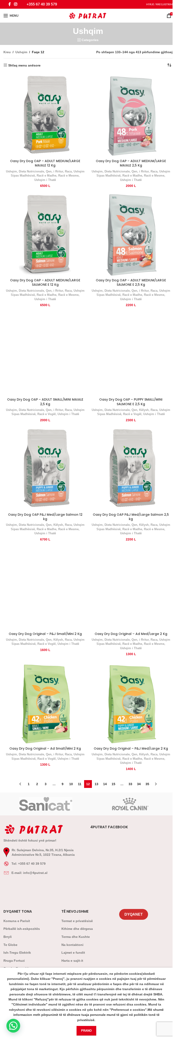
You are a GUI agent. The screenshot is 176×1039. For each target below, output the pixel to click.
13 (96, 784)
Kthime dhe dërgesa (77, 929)
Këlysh (144, 410)
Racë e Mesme (68, 175)
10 (71, 784)
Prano (86, 1030)
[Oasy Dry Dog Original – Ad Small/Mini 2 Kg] (45, 702)
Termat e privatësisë (77, 921)
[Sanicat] (45, 803)
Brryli (7, 937)
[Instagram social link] (15, 4)
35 (147, 784)
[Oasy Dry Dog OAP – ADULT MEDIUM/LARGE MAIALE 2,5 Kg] (131, 115)
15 (113, 784)
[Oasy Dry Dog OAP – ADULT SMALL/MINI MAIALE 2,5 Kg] (45, 353)
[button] (13, 1026)
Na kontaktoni (72, 945)
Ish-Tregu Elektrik (17, 952)
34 (139, 784)
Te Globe (10, 945)
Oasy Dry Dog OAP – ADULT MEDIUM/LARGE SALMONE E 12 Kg (45, 282)
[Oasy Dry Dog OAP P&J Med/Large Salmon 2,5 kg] (131, 468)
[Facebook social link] (9, 4)
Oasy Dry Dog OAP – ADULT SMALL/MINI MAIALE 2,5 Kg (45, 401)
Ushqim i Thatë (45, 180)
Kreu (7, 52)
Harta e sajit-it (72, 960)
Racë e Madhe (46, 175)
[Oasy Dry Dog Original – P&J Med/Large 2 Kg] (131, 702)
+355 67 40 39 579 (42, 4)
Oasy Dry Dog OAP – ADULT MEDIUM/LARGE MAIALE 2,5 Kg (131, 163)
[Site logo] (88, 15)
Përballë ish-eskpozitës (21, 929)
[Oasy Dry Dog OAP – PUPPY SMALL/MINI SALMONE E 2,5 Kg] (131, 353)
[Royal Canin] (130, 803)
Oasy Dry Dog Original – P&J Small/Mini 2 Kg (45, 634)
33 (130, 784)
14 (105, 784)
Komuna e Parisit (16, 921)
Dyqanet (133, 914)
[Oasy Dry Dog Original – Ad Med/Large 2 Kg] (131, 587)
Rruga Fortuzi (14, 960)
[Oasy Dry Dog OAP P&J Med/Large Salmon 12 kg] (45, 468)
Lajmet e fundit (73, 952)
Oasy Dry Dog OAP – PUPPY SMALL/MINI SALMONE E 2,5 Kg (130, 401)
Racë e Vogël (46, 414)
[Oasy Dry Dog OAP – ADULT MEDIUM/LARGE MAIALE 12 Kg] (45, 115)
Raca (68, 171)
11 (79, 784)
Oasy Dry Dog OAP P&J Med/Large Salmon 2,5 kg (131, 516)
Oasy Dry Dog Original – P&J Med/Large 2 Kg (131, 748)
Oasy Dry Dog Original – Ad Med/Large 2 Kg (131, 634)
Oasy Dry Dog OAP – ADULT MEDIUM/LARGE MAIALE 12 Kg (45, 163)
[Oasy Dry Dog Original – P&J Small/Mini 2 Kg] (45, 587)
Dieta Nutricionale (31, 171)
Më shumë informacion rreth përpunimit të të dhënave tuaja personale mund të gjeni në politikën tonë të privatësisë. (88, 1015)
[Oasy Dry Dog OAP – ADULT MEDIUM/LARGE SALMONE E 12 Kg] (45, 234)
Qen (49, 171)
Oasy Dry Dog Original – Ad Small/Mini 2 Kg (45, 748)
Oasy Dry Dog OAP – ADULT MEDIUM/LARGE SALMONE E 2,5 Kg (131, 282)
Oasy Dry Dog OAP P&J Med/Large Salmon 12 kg (45, 516)
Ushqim (21, 52)
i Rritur (58, 171)
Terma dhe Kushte (75, 937)
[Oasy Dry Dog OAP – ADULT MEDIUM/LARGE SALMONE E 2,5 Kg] (131, 234)
